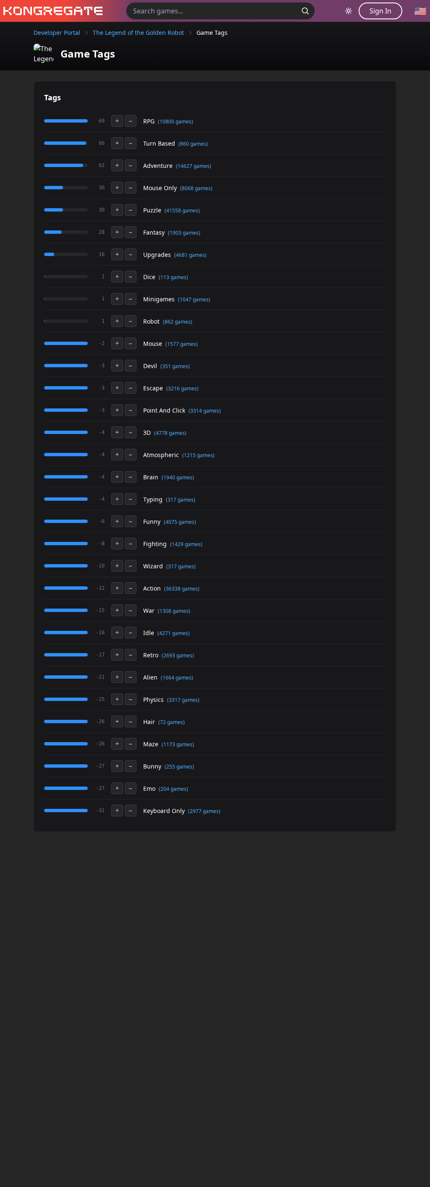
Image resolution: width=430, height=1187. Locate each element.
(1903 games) (184, 232)
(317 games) (180, 499)
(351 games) (175, 366)
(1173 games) (178, 744)
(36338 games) (181, 588)
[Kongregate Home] (51, 11)
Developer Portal (57, 33)
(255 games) (179, 766)
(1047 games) (194, 299)
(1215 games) (198, 455)
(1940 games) (178, 477)
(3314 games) (205, 410)
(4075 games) (180, 522)
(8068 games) (196, 188)
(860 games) (193, 143)
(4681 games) (190, 255)
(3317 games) (183, 699)
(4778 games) (170, 433)
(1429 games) (186, 544)
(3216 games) (182, 388)
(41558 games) (182, 210)
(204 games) (173, 788)
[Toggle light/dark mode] (348, 11)
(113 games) (173, 277)
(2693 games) (178, 655)
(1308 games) (174, 610)
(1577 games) (181, 344)
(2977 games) (204, 811)
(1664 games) (177, 677)
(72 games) (171, 722)
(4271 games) (173, 633)
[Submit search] (305, 10)
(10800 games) (175, 121)
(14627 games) (193, 166)
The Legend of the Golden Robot (138, 33)
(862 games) (177, 321)
